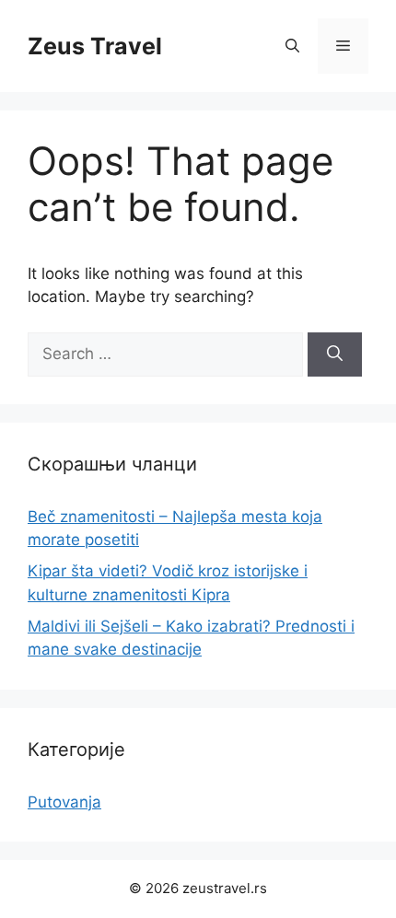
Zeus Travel (95, 46)
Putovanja (64, 802)
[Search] (335, 354)
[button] (292, 46)
